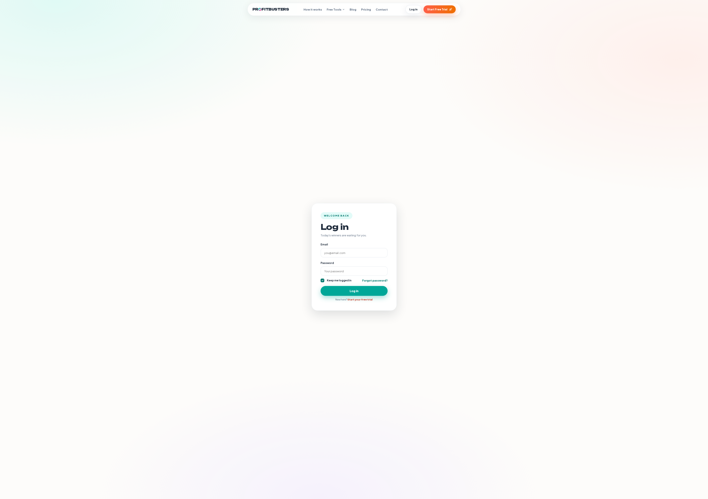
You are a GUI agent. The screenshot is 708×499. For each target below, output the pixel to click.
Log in (413, 9)
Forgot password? (375, 280)
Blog (353, 9)
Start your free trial (360, 299)
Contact (382, 9)
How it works (313, 9)
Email (324, 244)
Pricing (366, 9)
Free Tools (334, 9)
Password (327, 263)
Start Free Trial (437, 9)
